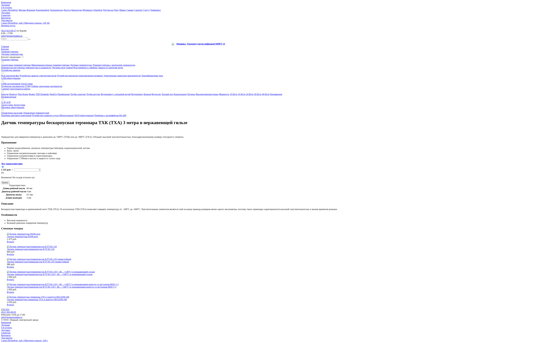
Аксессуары (27, 83)
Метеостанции (66, 115)
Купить (5, 183)
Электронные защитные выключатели (122, 75)
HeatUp (53, 94)
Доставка (5, 12)
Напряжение (276, 94)
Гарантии (5, 15)
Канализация (180, 94)
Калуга (67, 10)
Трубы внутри (93, 94)
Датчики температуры (12, 54)
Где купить (6, 7)
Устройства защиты (10, 70)
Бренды (5, 94)
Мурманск (87, 10)
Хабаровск (155, 10)
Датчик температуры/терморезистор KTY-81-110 (30, 249)
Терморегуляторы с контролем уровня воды (114, 65)
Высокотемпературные (207, 94)
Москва (22, 10)
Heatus (32, 94)
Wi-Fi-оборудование (84, 115)
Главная (5, 46)
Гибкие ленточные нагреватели (46, 86)
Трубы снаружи (78, 94)
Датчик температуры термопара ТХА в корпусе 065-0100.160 (37, 299)
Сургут (146, 10)
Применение (63, 94)
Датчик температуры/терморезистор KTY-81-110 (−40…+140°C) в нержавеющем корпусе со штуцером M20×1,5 (61, 287)
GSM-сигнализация (10, 83)
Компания (6, 2)
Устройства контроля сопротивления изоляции (80, 75)
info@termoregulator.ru (11, 36)
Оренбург (98, 10)
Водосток (156, 94)
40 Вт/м (265, 94)
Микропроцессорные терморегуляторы (50, 65)
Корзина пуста (8, 25)
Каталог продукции (10, 57)
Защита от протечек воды (110, 67)
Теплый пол (167, 94)
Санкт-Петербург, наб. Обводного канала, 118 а (24, 340)
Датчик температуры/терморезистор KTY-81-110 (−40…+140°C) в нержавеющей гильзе (50, 274)
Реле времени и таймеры (85, 67)
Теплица (191, 94)
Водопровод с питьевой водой (116, 94)
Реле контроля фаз (10, 75)
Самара (129, 10)
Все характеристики (12, 163)
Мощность (224, 94)
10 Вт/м (233, 94)
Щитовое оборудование (12, 107)
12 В (3, 102)
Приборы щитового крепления (16, 115)
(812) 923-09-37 (9, 30)
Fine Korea (23, 94)
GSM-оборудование (10, 78)
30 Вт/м (257, 94)
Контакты (6, 18)
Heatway (13, 94)
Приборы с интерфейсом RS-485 (110, 115)
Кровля (147, 94)
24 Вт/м (249, 94)
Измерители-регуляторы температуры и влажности (26, 67)
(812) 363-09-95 (8, 312)
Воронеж (31, 10)
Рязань (122, 10)
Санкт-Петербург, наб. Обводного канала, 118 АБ (25, 23)
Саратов (138, 10)
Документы (6, 20)
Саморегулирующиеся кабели (15, 89)
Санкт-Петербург (9, 10)
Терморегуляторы (9, 51)
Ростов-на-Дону (111, 10)
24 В (8, 102)
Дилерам (5, 5)
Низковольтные (8, 97)
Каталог (5, 49)
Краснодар (76, 10)
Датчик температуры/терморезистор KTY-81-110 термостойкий (38, 262)
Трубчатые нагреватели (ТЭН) (16, 86)
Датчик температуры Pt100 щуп (22, 236)
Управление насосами (12, 113)
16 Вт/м (241, 94)
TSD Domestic (42, 94)
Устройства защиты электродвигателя (37, 75)
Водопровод (137, 94)
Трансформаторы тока (152, 75)
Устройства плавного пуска (45, 115)
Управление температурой (36, 113)
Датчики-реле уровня (62, 67)
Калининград (56, 10)
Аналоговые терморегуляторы (16, 65)
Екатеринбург (43, 10)
